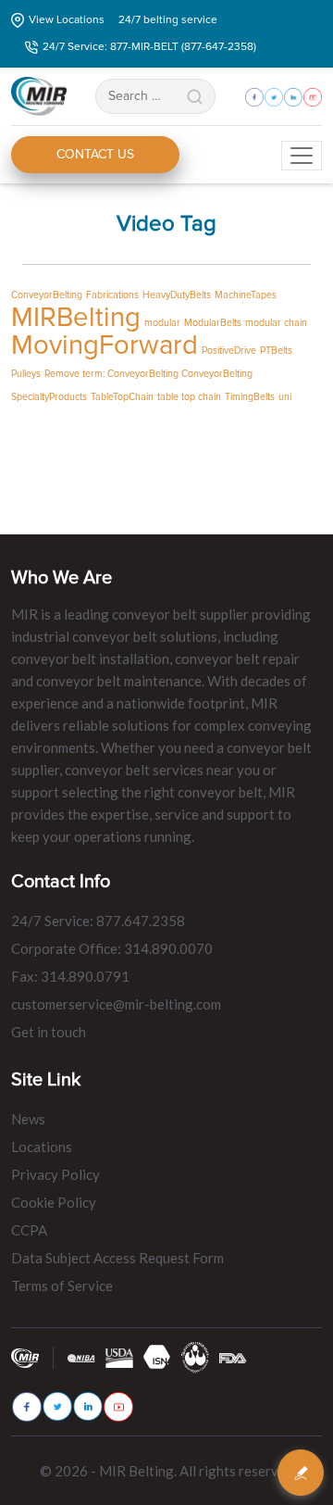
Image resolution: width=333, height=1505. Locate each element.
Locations (41, 1146)
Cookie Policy (53, 1202)
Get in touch (48, 1031)
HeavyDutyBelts (176, 295)
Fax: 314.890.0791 (70, 976)
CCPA (29, 1230)
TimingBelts (250, 397)
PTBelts (276, 351)
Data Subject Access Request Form (117, 1257)
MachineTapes (246, 295)
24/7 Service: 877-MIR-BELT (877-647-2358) (149, 47)
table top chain (189, 397)
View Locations (67, 20)
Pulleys (26, 374)
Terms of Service (62, 1285)
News (28, 1118)
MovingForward (104, 345)
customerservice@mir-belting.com (116, 1004)
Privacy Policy (55, 1174)
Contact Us (95, 154)
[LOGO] (195, 1356)
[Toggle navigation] (301, 155)
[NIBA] (81, 1357)
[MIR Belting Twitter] (57, 1406)
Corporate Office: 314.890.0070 (112, 948)
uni (284, 397)
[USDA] (119, 1357)
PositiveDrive (229, 351)
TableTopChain (122, 397)
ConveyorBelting (46, 295)
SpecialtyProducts (49, 397)
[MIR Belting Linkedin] (88, 1406)
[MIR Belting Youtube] (118, 1407)
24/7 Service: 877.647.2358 (98, 920)
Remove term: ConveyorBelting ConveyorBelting (148, 374)
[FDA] (233, 1357)
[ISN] (157, 1356)
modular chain (276, 323)
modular (162, 323)
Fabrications (112, 295)
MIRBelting (76, 317)
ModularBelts (212, 323)
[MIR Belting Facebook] (27, 1407)
